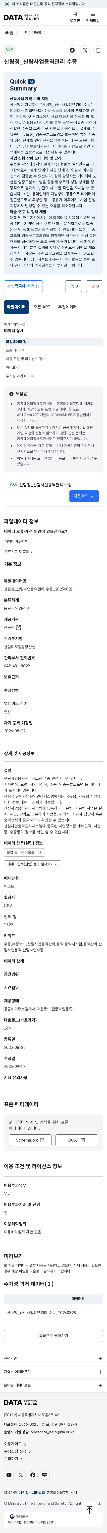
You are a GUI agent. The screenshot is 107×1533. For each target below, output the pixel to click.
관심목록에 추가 (21, 286)
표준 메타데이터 (18, 350)
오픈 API (42, 306)
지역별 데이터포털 (17, 1372)
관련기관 (10, 1358)
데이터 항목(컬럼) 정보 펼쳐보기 (30, 864)
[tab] (16, 307)
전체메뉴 (93, 20)
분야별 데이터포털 (17, 1385)
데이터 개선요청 (16, 541)
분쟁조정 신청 (16, 1451)
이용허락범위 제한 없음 (22, 1232)
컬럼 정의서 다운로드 (22, 852)
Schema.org (27, 1140)
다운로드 (81, 496)
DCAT (73, 1140)
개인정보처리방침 (32, 1493)
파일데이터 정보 (18, 342)
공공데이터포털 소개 (62, 1493)
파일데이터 (17, 308)
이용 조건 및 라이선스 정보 (26, 359)
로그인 (75, 20)
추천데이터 (67, 306)
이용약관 (10, 1493)
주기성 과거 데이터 (20, 376)
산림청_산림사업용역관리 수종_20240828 (41, 1312)
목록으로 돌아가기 (53, 1335)
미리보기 (12, 367)
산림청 (9, 627)
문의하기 (11, 1458)
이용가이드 (13, 1444)
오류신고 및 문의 (17, 552)
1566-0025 (29, 1424)
